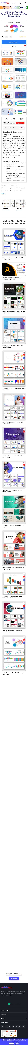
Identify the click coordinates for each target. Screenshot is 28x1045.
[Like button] (3, 37)
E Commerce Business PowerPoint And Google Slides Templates (12, 597)
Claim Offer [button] (23, 7)
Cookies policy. (15, 1041)
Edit (20, 46)
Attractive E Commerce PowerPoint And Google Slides (13, 423)
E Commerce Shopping (8, 188)
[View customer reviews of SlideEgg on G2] (13, 1017)
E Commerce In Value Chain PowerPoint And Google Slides (14, 389)
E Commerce (5, 185)
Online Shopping (19, 188)
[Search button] (20, 3)
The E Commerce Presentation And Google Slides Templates (13, 491)
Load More (14, 978)
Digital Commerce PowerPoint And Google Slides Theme (13, 673)
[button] (24, 230)
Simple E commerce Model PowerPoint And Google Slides (14, 312)
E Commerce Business (8, 190)
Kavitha (21, 119)
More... (3, 193)
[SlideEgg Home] (14, 987)
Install (20, 123)
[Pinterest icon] (11, 37)
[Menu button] (25, 3)
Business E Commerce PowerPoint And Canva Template (12, 631)
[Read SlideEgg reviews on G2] (5, 1017)
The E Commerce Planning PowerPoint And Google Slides (13, 568)
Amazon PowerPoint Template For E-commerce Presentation (12, 278)
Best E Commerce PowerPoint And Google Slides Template (13, 346)
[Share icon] (6, 37)
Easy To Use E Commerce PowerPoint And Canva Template (13, 258)
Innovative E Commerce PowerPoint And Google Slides (13, 456)
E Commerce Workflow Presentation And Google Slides (13, 526)
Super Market (19, 190)
